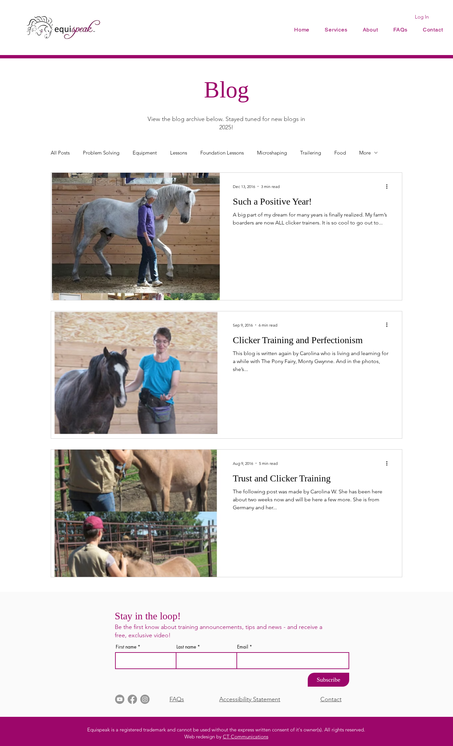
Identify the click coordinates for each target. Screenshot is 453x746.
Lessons (178, 153)
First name (126, 647)
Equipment (145, 153)
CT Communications (245, 736)
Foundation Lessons (222, 153)
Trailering (310, 153)
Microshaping (272, 153)
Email (242, 647)
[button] (370, 29)
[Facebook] (132, 699)
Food (340, 153)
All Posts (60, 153)
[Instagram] (145, 699)
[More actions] (389, 186)
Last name (186, 647)
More (365, 153)
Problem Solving (101, 153)
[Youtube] (119, 699)
